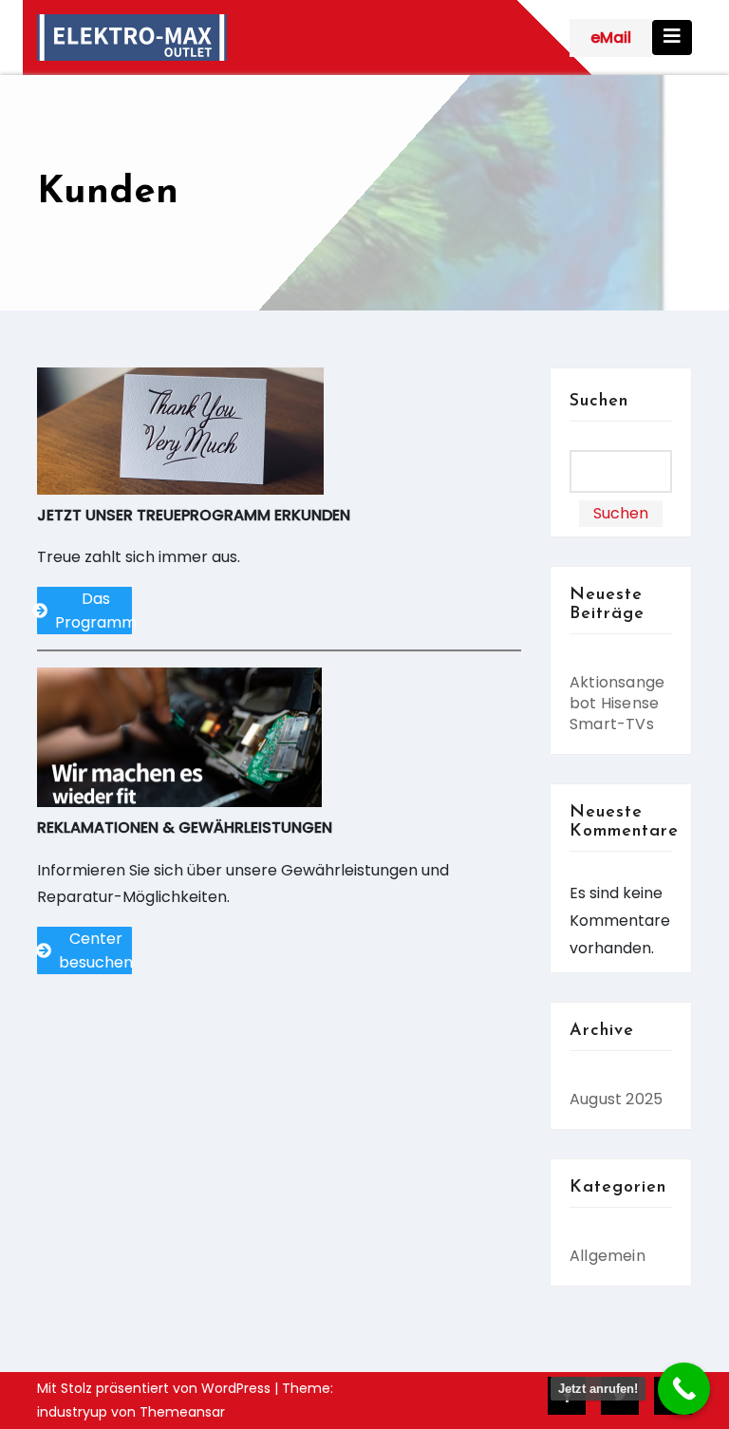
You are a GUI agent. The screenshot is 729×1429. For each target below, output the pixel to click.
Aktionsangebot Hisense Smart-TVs (617, 703)
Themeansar (182, 1411)
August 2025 (616, 1099)
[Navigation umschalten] (672, 37)
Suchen (599, 401)
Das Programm (93, 610)
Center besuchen (95, 950)
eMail (610, 37)
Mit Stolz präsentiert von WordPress (155, 1388)
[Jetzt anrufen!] (684, 1389)
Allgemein (607, 1256)
